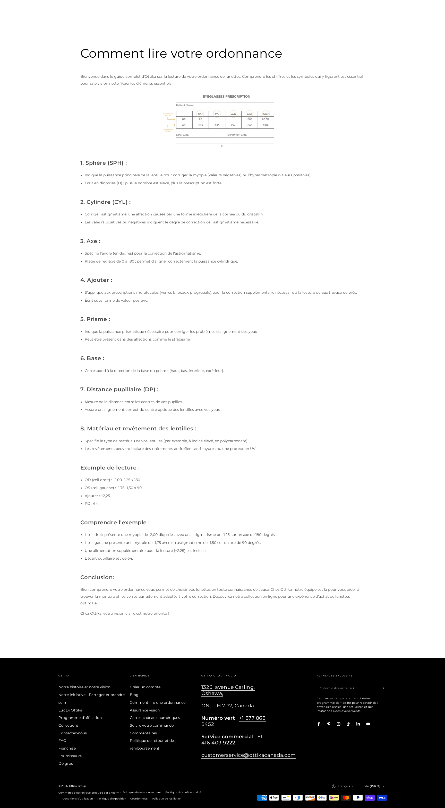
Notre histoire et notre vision (84, 687)
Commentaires (143, 733)
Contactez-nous (72, 733)
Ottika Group (77, 786)
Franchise (67, 748)
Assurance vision (145, 710)
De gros (65, 763)
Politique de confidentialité (183, 792)
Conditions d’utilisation (78, 798)
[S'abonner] (384, 688)
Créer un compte (145, 687)
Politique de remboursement (142, 792)
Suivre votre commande (152, 725)
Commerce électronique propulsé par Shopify (88, 792)
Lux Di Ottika (70, 710)
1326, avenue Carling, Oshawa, (228, 690)
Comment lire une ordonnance (157, 702)
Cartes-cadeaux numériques (155, 718)
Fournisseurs (70, 756)
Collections (68, 725)
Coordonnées (139, 798)
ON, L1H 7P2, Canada (227, 706)
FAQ (62, 741)
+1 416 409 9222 (231, 740)
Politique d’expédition (111, 798)
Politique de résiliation (167, 798)
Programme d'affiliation (80, 718)
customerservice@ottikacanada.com (248, 755)
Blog (134, 695)
